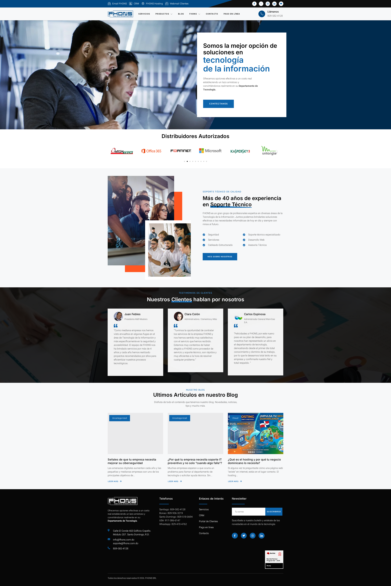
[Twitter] (244, 536)
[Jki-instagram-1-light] (268, 4)
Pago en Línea (232, 14)
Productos (162, 14)
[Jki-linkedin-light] (274, 4)
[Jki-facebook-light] (254, 4)
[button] (114, 151)
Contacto (212, 14)
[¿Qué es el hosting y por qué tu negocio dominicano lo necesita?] (255, 433)
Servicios (144, 14)
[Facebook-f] (235, 536)
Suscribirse (274, 511)
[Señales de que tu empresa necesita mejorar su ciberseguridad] (135, 433)
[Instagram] (253, 536)
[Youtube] (281, 4)
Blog (181, 14)
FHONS (193, 14)
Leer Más (113, 481)
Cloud (235, 418)
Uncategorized (119, 418)
